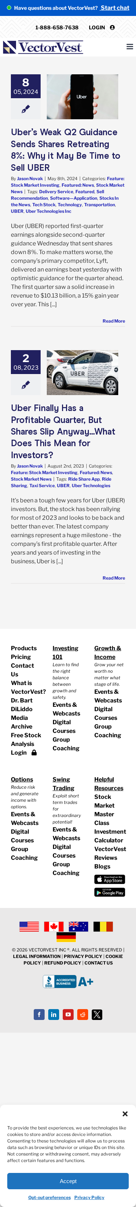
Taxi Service (42, 485)
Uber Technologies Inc (48, 211)
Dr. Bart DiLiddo (22, 705)
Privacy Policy (89, 1197)
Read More (114, 321)
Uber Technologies (91, 485)
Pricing (21, 657)
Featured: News (78, 185)
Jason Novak (30, 178)
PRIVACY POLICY (83, 956)
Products (24, 648)
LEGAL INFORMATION (37, 956)
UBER (17, 211)
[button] (125, 1113)
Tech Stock (43, 204)
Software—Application (73, 198)
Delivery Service (56, 191)
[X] (97, 1014)
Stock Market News (31, 479)
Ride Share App (84, 479)
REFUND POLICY (62, 963)
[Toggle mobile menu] (130, 46)
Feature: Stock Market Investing (44, 472)
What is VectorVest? (26, 687)
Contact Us (22, 670)
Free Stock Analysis (26, 739)
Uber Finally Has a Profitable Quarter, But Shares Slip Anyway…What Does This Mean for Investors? (63, 431)
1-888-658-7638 (57, 27)
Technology (70, 204)
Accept (68, 1181)
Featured (84, 191)
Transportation (99, 204)
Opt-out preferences (49, 1197)
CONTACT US (99, 963)
